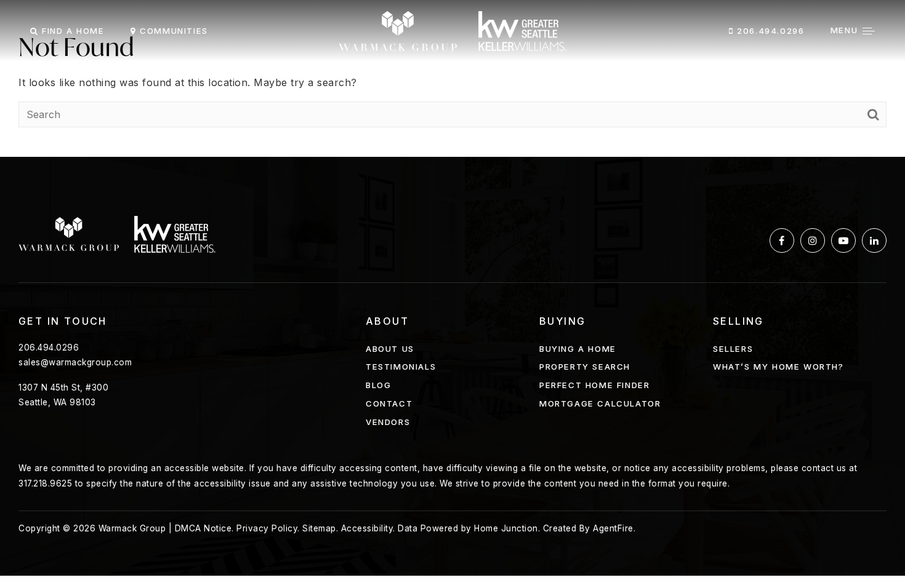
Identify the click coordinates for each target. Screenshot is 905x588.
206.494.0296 (769, 31)
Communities (172, 31)
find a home (71, 31)
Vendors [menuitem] (388, 422)
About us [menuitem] (390, 349)
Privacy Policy (266, 528)
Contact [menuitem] (389, 403)
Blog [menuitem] (378, 385)
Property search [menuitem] (584, 366)
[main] (452, 78)
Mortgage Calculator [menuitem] (600, 403)
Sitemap (319, 528)
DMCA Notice (203, 528)
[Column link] (452, 31)
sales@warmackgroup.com (75, 362)
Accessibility (367, 528)
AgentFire (613, 528)
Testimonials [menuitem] (401, 366)
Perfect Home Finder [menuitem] (594, 385)
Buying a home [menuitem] (577, 349)
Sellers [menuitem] (733, 349)
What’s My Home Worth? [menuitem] (778, 366)
